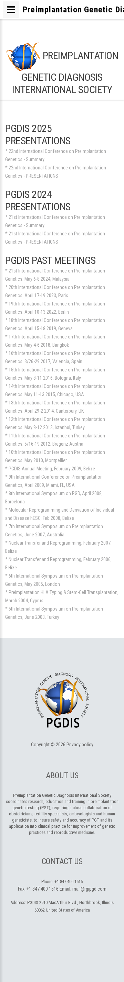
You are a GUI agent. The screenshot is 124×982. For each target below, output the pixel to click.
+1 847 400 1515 (68, 881)
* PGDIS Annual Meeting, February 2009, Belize (50, 468)
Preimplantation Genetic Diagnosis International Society (65, 72)
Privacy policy (79, 744)
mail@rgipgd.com (89, 889)
